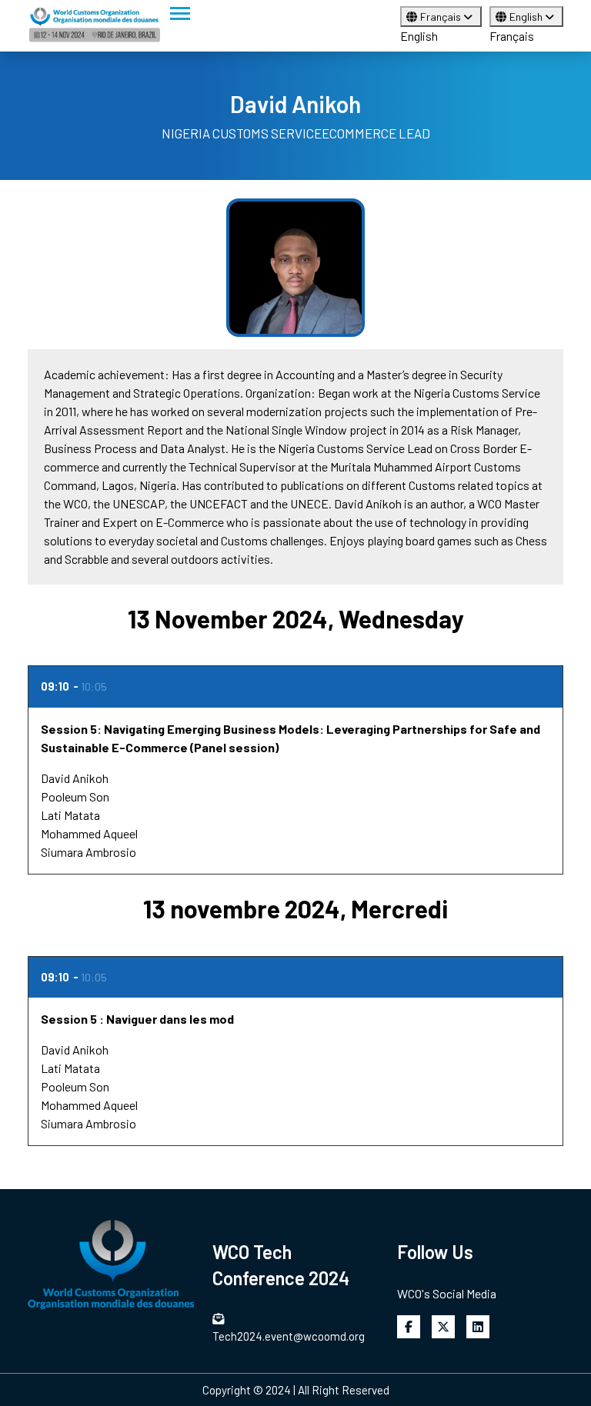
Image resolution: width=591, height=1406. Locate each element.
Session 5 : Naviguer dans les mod (137, 1018)
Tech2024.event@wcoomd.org (288, 1336)
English (419, 35)
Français (441, 16)
